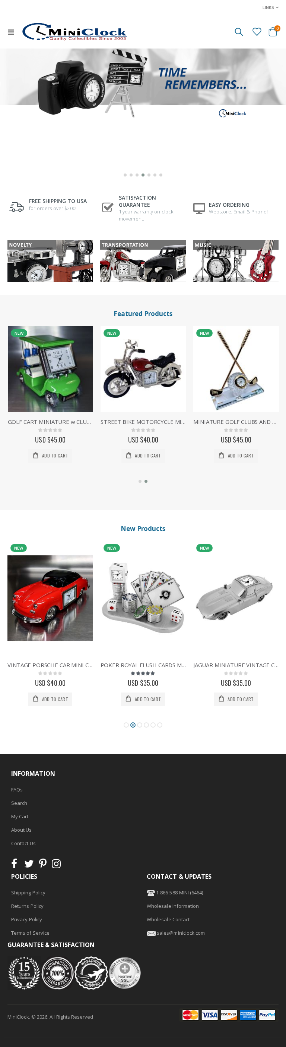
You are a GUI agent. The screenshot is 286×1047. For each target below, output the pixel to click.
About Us (21, 829)
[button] (125, 175)
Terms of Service (30, 932)
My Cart (19, 816)
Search (19, 803)
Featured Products (143, 313)
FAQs (17, 789)
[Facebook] (16, 865)
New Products (143, 528)
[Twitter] (29, 865)
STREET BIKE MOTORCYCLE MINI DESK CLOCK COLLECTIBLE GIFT (50, 421)
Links (268, 7)
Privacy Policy (26, 919)
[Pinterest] (42, 865)
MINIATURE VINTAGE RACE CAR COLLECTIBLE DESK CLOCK (236, 421)
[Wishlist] (256, 31)
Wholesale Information (173, 906)
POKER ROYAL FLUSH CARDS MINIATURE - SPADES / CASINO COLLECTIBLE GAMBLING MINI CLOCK (50, 665)
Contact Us (23, 843)
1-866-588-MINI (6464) (179, 892)
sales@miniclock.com (181, 932)
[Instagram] (56, 865)
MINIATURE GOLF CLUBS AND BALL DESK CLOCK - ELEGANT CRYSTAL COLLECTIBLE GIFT (143, 421)
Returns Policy (27, 906)
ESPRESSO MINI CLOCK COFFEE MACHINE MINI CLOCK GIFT (236, 665)
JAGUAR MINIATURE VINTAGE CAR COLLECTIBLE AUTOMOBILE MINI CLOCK (143, 665)
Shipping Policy (28, 892)
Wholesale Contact (168, 919)
